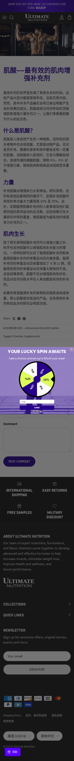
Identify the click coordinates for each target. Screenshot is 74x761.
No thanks (37, 411)
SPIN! (37, 407)
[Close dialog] (71, 349)
